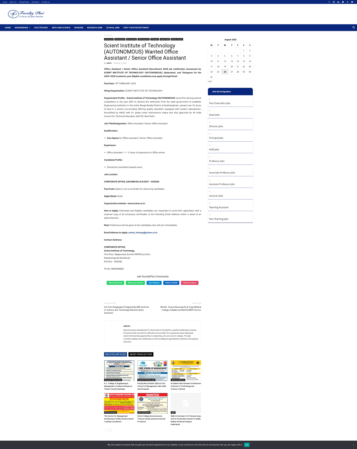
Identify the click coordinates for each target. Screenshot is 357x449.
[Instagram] (334, 2)
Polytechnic (41, 27)
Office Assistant (143, 39)
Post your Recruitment (136, 27)
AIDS (173, 412)
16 (250, 61)
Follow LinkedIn (171, 283)
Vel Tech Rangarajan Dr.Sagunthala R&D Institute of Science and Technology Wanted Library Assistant (126, 310)
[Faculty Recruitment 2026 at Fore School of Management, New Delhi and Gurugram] (152, 370)
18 (218, 66)
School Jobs (113, 27)
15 (244, 61)
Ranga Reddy (165, 39)
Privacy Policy (24, 2)
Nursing (78, 27)
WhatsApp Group (115, 283)
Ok (247, 445)
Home (5, 2)
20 (232, 66)
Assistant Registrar (178, 380)
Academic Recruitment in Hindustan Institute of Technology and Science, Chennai (186, 386)
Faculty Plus (109, 39)
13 (232, 61)
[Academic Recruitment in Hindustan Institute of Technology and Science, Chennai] (186, 370)
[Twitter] (347, 2)
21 (238, 66)
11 (218, 61)
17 (211, 66)
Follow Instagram (189, 283)
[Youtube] (352, 2)
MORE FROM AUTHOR (141, 354)
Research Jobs (94, 27)
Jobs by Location (176, 39)
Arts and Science (61, 27)
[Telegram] (343, 2)
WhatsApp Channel (135, 283)
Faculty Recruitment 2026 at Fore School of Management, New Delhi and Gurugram (151, 386)
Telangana (154, 39)
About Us (13, 2)
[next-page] (110, 430)
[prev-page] (106, 430)
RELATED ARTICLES (115, 354)
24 (211, 71)
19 (225, 66)
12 (225, 61)
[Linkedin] (338, 2)
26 (225, 71)
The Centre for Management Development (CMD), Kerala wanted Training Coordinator (118, 419)
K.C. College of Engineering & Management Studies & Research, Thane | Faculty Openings (118, 386)
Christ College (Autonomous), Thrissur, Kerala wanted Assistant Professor (151, 419)
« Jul (210, 81)
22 (244, 66)
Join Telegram (154, 283)
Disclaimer (35, 2)
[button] (353, 27)
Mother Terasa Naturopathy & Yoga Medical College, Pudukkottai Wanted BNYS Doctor (181, 308)
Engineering (21, 27)
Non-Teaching (131, 39)
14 (238, 61)
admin (109, 63)
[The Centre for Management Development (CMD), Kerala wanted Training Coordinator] (119, 403)
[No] (353, 444)
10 (211, 61)
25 (218, 71)
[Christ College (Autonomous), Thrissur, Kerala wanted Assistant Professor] (152, 403)
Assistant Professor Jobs (113, 380)
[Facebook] (329, 2)
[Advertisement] (152, 292)
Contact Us (46, 2)
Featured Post (120, 39)
